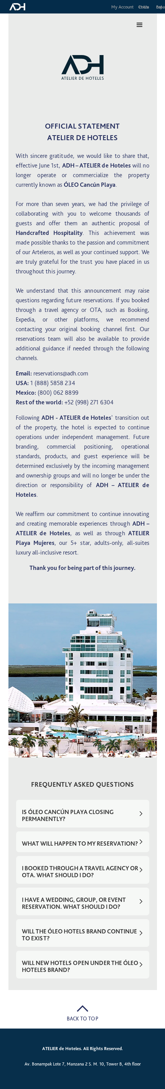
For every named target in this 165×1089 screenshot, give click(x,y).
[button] (139, 25)
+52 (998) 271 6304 (89, 402)
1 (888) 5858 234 (52, 383)
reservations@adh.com (60, 373)
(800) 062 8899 (58, 392)
